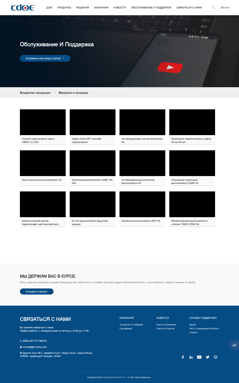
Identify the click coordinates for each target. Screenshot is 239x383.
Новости (120, 7)
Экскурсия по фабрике (131, 324)
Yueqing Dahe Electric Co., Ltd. (23, 7)
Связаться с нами (189, 7)
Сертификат (125, 328)
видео (192, 324)
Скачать (193, 332)
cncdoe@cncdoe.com (34, 346)
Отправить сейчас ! (37, 291)
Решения (82, 7)
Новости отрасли (165, 328)
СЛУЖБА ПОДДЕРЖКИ (203, 317)
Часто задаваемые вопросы (204, 328)
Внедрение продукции (35, 92)
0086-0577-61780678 (34, 340)
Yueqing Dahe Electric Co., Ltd (116, 377)
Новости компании (166, 324)
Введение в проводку (73, 92)
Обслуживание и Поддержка (151, 7)
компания (126, 317)
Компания (101, 7)
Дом (49, 7)
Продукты (64, 7)
